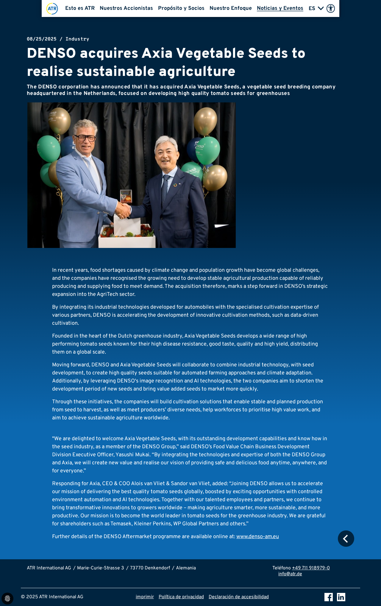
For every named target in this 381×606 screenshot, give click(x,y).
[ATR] (52, 8)
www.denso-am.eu (257, 536)
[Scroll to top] (368, 593)
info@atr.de (290, 574)
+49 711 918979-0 (311, 568)
